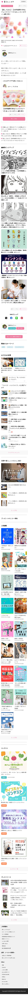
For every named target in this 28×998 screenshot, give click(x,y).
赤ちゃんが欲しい (5, 983)
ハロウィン (10, 347)
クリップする (23, 5)
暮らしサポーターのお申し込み (8, 957)
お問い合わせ (5, 943)
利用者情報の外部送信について (8, 936)
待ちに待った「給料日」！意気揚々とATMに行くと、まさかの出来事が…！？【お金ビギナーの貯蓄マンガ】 (14, 198)
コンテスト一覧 (14, 869)
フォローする (12, 328)
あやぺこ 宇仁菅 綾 (13, 86)
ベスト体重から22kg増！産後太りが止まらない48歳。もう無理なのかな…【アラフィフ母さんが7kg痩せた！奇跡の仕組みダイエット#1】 (13, 225)
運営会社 (4, 946)
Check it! (4, 967)
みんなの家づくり (5, 972)
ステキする (23, 45)
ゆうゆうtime (4, 981)
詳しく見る (14, 118)
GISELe (3, 976)
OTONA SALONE (5, 974)
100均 (3, 347)
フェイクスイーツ (19, 347)
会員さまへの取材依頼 (6, 955)
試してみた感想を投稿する (14, 336)
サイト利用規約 (5, 934)
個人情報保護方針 (6, 948)
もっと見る (14, 510)
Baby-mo (4, 979)
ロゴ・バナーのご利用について (8, 931)
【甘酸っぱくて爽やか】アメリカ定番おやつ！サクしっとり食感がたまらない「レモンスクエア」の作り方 (14, 129)
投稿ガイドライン (5, 938)
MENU (24, 1)
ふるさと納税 (5, 969)
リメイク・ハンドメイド (7, 6)
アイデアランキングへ (14, 452)
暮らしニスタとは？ (6, 929)
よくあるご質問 (5, 941)
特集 (3, 965)
